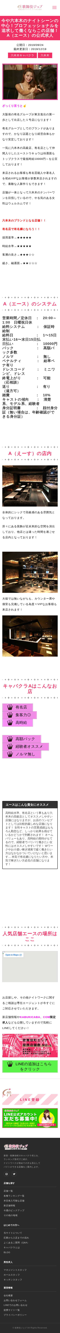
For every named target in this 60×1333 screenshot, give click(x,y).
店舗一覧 (8, 1191)
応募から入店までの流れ (16, 1238)
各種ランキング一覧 (14, 1196)
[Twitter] (14, 1174)
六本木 (45, 55)
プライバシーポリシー (15, 1315)
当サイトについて (13, 1233)
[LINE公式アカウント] (6, 1174)
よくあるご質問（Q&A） (16, 1243)
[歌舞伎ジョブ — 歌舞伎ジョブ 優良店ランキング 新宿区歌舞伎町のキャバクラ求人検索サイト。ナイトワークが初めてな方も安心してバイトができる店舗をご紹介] (30, 8)
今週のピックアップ (14, 1210)
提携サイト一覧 (12, 1310)
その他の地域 (11, 1215)
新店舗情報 (9, 1205)
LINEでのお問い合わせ (16, 1305)
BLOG (7, 1252)
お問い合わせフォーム (15, 1300)
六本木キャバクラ (22, 55)
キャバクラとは (12, 1247)
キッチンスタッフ (13, 1280)
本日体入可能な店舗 (14, 1201)
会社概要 (8, 1295)
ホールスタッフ (12, 1275)
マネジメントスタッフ (15, 1270)
